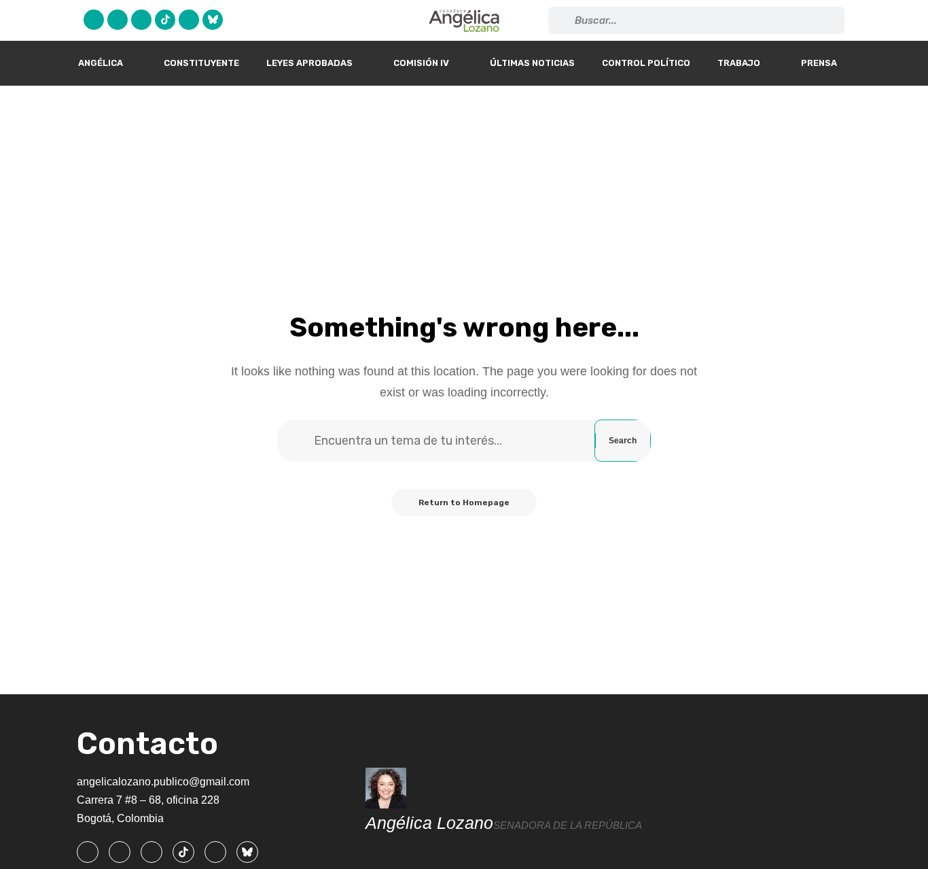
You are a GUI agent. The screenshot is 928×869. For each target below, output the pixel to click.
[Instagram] (141, 20)
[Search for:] (452, 441)
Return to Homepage (464, 502)
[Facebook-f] (88, 852)
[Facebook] (94, 20)
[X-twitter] (117, 20)
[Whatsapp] (189, 20)
